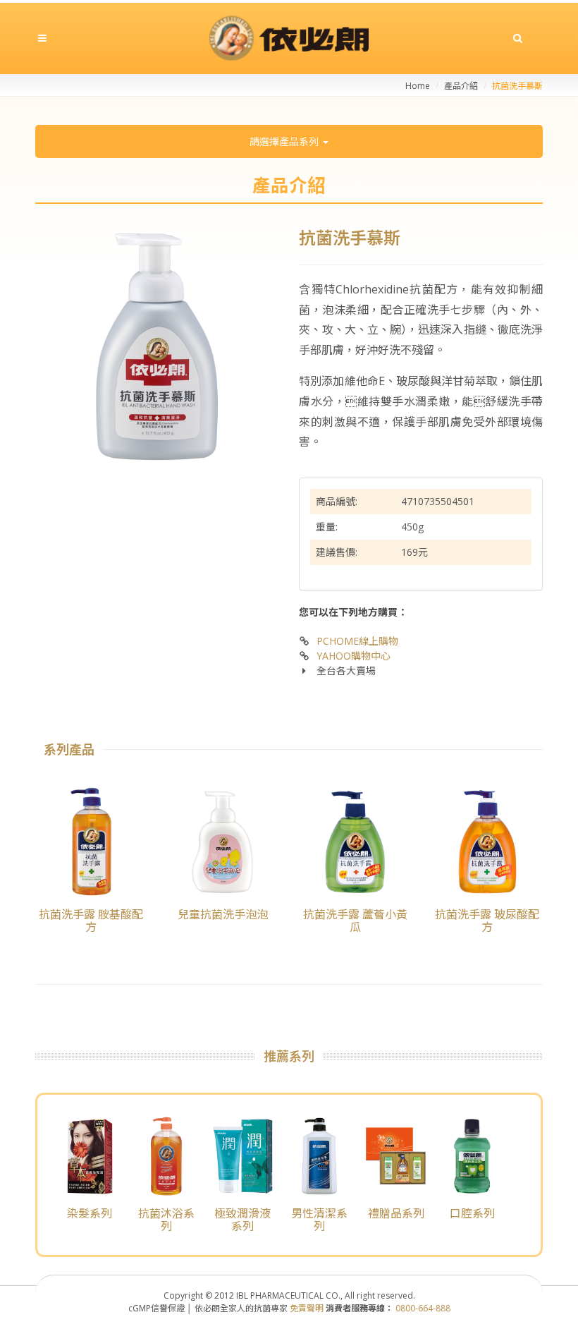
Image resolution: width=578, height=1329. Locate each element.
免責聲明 (307, 1308)
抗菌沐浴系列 (166, 1220)
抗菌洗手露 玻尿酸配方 (487, 920)
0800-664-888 (422, 1308)
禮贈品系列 (396, 1213)
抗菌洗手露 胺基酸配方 (91, 920)
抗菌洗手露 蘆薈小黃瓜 (355, 920)
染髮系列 (89, 1213)
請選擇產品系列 (285, 141)
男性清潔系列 (319, 1220)
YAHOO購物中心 (353, 655)
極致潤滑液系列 (242, 1220)
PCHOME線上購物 (357, 641)
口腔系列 (472, 1213)
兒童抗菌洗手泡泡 (223, 914)
